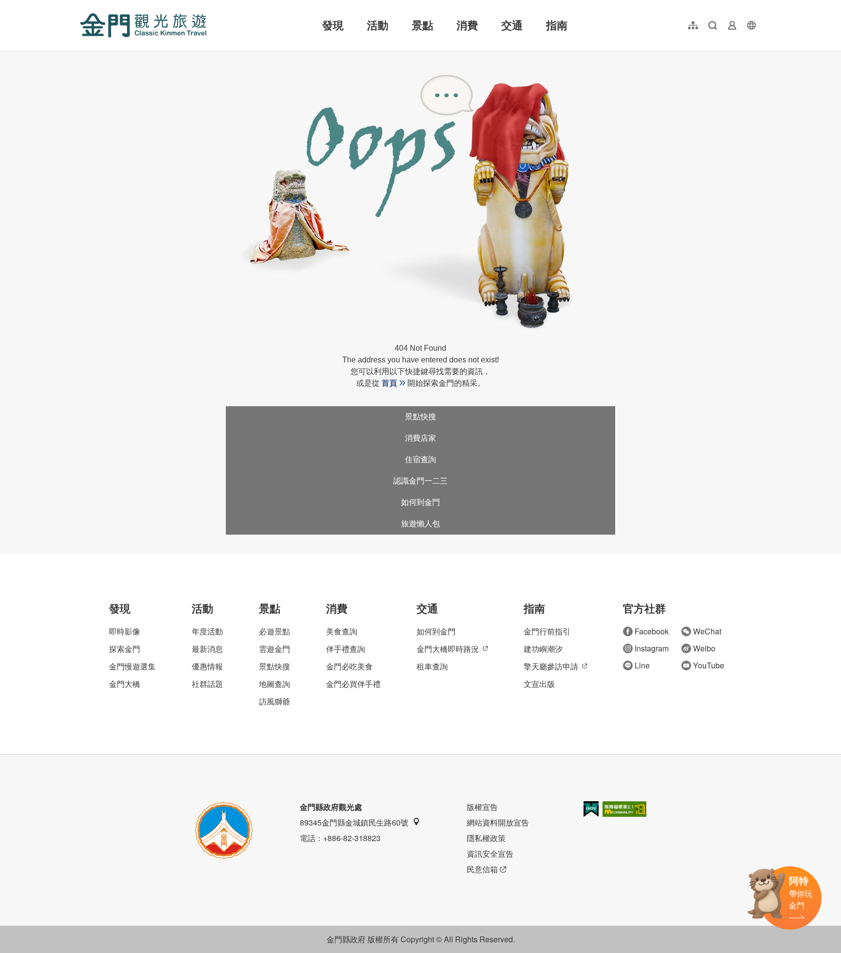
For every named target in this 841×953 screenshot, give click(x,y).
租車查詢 (432, 666)
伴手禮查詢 (345, 648)
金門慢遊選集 (132, 666)
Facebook (652, 631)
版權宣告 (482, 806)
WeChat (707, 631)
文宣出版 (539, 683)
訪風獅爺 (274, 701)
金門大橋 (124, 683)
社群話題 (207, 683)
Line (642, 665)
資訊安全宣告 (490, 853)
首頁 (389, 383)
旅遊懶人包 (420, 524)
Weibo (704, 648)
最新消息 (207, 648)
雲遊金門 (274, 648)
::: (83, 5)
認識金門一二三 (420, 481)
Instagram (652, 648)
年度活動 (207, 631)
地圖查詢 (274, 683)
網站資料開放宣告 (498, 822)
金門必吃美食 (349, 666)
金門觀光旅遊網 (143, 25)
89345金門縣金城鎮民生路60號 (354, 822)
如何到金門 (420, 502)
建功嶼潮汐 (543, 648)
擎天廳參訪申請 (551, 666)
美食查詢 (341, 631)
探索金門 (124, 648)
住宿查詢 (420, 459)
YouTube (708, 665)
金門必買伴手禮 (353, 683)
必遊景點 (274, 631)
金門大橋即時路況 (448, 648)
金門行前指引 (547, 631)
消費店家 (420, 438)
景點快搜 (420, 417)
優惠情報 (207, 666)
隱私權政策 (486, 838)
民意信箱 (482, 869)
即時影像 (124, 631)
